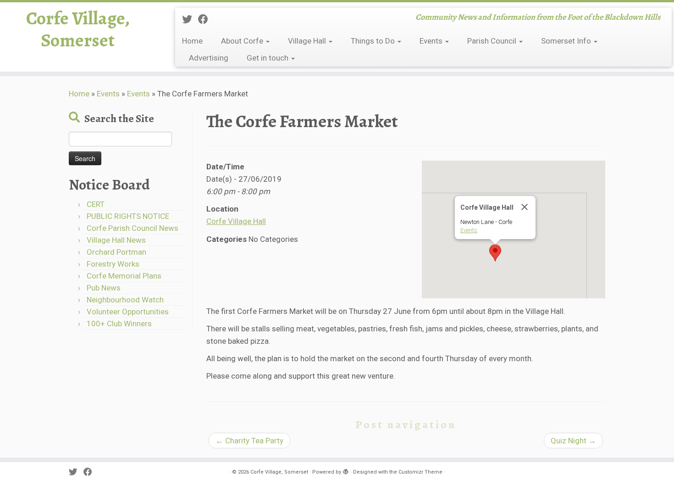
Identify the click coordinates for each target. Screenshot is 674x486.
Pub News (104, 287)
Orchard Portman (116, 252)
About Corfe (243, 40)
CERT (96, 204)
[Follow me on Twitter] (190, 19)
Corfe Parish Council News (132, 228)
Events (432, 40)
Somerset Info (567, 40)
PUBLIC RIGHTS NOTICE (128, 216)
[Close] (525, 207)
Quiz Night (573, 440)
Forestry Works (113, 263)
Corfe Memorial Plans (124, 275)
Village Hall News (116, 240)
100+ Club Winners (119, 323)
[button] (495, 253)
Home (192, 40)
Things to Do (374, 40)
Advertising (208, 57)
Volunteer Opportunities (128, 311)
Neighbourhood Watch (125, 299)
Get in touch (268, 57)
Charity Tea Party (249, 440)
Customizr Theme (420, 472)
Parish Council (492, 40)
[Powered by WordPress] (346, 470)
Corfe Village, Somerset (78, 29)
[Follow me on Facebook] (206, 19)
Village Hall (308, 40)
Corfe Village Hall (236, 221)
